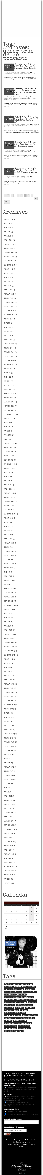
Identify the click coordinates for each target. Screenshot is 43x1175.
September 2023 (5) (10, 364)
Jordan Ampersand (10, 1002)
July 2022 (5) (8, 422)
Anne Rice (16, 984)
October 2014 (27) (10, 651)
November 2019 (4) (10, 555)
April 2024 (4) (9, 335)
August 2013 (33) (10, 709)
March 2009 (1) (9, 816)
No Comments (21, 72)
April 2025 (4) (9, 285)
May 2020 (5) (8, 530)
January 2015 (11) (9, 638)
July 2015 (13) (8, 613)
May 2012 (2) (8, 763)
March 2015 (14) (9, 630)
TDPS (35, 1015)
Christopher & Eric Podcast (24, 1140)
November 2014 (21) (10, 646)
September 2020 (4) (11, 514)
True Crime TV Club (29, 73)
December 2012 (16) (10, 742)
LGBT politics (32, 1002)
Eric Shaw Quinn (17, 992)
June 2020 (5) (8, 526)
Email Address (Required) (14, 1127)
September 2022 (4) (11, 414)
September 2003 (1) (10, 866)
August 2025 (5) (9, 269)
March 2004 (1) (9, 862)
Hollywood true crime (27, 997)
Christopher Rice (11, 72)
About (33, 1144)
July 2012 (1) (8, 758)
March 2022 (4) (9, 439)
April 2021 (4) (9, 485)
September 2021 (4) (10, 464)
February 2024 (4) (10, 343)
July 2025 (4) (8, 273)
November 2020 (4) (10, 505)
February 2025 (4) (10, 294)
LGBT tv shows (9, 1007)
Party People (8, 1010)
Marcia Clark (19, 1007)
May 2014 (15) (8, 671)
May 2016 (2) (8, 584)
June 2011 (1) (8, 787)
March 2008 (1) (9, 837)
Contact (21, 1146)
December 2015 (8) (10, 592)
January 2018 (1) (9, 568)
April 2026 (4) (9, 236)
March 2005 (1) (9, 850)
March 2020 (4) (9, 538)
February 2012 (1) (10, 767)
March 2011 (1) (9, 796)
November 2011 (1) (10, 779)
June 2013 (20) (9, 717)
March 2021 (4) (9, 489)
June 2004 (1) (8, 858)
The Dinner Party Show (21, 1142)
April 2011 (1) (8, 792)
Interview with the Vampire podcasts (15, 1000)
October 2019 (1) (10, 559)
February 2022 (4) (10, 443)
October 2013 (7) (10, 700)
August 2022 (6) (10, 418)
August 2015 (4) (9, 609)
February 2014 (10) (10, 684)
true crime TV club (24, 1028)
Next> (7, 201)
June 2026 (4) (8, 227)
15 (31, 915)
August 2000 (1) (9, 875)
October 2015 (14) (10, 601)
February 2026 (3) (10, 244)
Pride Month (24, 1010)
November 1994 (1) (10, 883)
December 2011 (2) (10, 775)
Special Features (27, 1015)
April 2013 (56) (9, 725)
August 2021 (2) (9, 468)
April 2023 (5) (9, 385)
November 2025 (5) (10, 256)
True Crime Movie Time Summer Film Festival (18, 1023)
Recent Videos (13, 1144)
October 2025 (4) (10, 261)
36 (36, 198)
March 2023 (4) (9, 389)
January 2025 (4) (10, 298)
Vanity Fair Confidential (10, 99)
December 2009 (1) (10, 812)
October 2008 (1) (10, 825)
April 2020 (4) (9, 534)
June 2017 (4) (8, 572)
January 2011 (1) (9, 800)
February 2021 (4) (10, 493)
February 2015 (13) (10, 634)
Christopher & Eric (18, 73)
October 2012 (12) (10, 750)
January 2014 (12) (10, 688)
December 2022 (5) (10, 402)
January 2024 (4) (10, 348)
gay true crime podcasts (12, 997)
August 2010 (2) (9, 804)
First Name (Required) (13, 1119)
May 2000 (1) (8, 879)
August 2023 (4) (10, 368)
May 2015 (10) (8, 621)
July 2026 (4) (8, 223)
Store (25, 1144)
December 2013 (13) (10, 692)
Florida (26, 992)
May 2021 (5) (8, 480)
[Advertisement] (21, 1053)
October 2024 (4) (10, 310)
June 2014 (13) (8, 667)
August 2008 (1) (9, 833)
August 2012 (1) (9, 754)
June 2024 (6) (8, 327)
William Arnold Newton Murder (14, 1031)
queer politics (9, 1013)
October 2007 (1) (10, 841)
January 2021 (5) (9, 497)
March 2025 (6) (9, 290)
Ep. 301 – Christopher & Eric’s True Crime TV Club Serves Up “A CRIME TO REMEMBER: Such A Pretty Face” (21, 119)
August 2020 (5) (10, 518)
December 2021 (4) (10, 451)
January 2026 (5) (10, 248)
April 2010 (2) (9, 808)
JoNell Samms (32, 1000)
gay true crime (21, 994)
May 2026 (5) (8, 231)
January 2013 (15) (10, 738)
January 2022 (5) (10, 447)
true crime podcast (24, 1026)
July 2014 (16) (8, 663)
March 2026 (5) (9, 240)
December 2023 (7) (10, 352)
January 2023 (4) (10, 397)
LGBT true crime (9, 1005)
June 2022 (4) (8, 426)
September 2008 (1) (10, 829)
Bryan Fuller (8, 989)
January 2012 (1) (9, 771)
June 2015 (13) (8, 617)
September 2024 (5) (11, 314)
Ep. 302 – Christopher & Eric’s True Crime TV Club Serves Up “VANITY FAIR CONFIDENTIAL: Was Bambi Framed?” (20, 92)
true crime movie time (19, 1020)
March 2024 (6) (9, 339)
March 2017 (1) (9, 576)
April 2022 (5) (9, 435)
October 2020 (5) (10, 509)
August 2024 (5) (10, 319)
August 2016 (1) (9, 580)
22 (31, 918)
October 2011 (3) (10, 783)
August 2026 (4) (10, 219)
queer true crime (20, 1013)
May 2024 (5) (8, 331)
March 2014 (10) (9, 680)
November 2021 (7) (10, 456)
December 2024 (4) (10, 302)
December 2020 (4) (10, 501)
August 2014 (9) (9, 659)
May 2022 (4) (8, 431)
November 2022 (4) (10, 406)
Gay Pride (33, 992)
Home (8, 1140)
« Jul (5, 929)
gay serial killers (10, 994)
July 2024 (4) (8, 323)
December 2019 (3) (10, 551)
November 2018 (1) (10, 563)
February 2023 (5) (10, 393)
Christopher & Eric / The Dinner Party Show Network (20, 1084)
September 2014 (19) (11, 655)
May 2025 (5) (8, 281)
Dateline (7, 992)
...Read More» (32, 79)
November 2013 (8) (10, 696)
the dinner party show (11, 1018)
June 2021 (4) (8, 476)
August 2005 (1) (9, 846)
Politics (16, 1010)
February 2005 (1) (10, 854)
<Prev (7, 195)
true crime (8, 1020)
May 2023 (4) (8, 381)
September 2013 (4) (10, 704)
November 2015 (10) (10, 597)
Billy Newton (8, 987)
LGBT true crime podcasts (24, 1005)
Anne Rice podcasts (26, 984)
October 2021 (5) (10, 460)
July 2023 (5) (8, 373)
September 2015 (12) (11, 605)
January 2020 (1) (9, 547)
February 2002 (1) (10, 870)
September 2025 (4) (11, 265)
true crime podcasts (10, 1028)
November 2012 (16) (10, 746)
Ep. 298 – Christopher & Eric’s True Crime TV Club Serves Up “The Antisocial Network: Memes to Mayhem (20, 171)
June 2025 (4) (8, 277)
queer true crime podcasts (12, 1015)
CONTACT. (8, 1074)
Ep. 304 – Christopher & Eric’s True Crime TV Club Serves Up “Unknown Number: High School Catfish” (20, 67)
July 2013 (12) (8, 713)
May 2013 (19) (8, 721)
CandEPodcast (8, 73)
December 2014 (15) (10, 642)
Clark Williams (30, 989)
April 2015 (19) (9, 626)
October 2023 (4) (10, 360)
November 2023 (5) (10, 356)
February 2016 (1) (10, 588)
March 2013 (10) (9, 729)
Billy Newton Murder (20, 987)
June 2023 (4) (8, 377)
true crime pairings (10, 1026)
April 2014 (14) (9, 675)
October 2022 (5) (10, 410)
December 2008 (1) (10, 821)
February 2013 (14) (10, 733)
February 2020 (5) (10, 543)
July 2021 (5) (8, 472)
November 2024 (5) (10, 306)
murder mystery (30, 1007)
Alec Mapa (8, 984)
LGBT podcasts (22, 1002)
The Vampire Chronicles (27, 1018)
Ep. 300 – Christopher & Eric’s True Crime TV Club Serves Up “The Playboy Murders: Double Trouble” (20, 145)
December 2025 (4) (10, 252)
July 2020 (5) (8, 522)
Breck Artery (31, 987)
